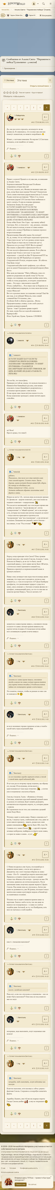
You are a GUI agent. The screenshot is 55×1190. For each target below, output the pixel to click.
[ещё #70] (47, 743)
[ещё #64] (47, 407)
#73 (33, 935)
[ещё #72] (47, 919)
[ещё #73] (47, 956)
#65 (32, 423)
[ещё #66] (47, 533)
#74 (33, 976)
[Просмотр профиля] (10, 117)
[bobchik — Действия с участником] (45, 340)
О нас (3, 1168)
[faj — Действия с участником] (45, 457)
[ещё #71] (47, 844)
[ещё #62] (47, 156)
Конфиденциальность (29, 1168)
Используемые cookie (10, 1172)
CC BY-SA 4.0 (43, 1152)
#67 (33, 549)
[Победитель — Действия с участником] (45, 117)
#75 (33, 1024)
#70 (33, 719)
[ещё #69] (47, 703)
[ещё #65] (47, 442)
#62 (33, 122)
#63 (32, 172)
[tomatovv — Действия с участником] (45, 167)
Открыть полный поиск (39, 86)
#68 (33, 617)
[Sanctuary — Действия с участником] (45, 612)
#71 (33, 763)
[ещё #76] (47, 1114)
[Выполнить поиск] (50, 80)
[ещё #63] (47, 325)
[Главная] (14, 4)
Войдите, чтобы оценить (15, 96)
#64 (32, 345)
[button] (35, 4)
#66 (32, 462)
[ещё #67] (47, 601)
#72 (33, 860)
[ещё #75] (47, 1048)
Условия (12, 1168)
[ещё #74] (47, 1008)
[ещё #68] (47, 646)
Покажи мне (20, 1184)
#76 (33, 1068)
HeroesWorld (6, 10)
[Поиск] (43, 4)
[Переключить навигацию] (50, 4)
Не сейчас (32, 1184)
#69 (33, 666)
